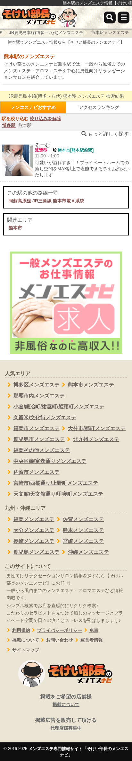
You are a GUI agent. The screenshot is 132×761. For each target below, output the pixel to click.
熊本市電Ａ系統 (68, 200)
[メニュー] (123, 17)
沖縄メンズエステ (88, 552)
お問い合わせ (59, 640)
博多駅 (9, 125)
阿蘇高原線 (20, 200)
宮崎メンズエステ (83, 541)
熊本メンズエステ (83, 530)
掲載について (25, 640)
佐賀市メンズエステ (36, 472)
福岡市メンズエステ (36, 428)
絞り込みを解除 (45, 118)
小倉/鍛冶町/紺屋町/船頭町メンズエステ (58, 406)
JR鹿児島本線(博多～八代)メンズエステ (46, 32)
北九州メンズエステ (96, 439)
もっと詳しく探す (108, 134)
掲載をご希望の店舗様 (66, 700)
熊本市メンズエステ (91, 384)
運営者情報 (91, 640)
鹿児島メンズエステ (36, 552)
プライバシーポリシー (59, 630)
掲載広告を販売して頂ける (66, 723)
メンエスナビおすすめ (33, 107)
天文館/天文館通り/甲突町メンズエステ (58, 494)
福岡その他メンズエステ (41, 450)
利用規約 (21, 630)
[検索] (110, 17)
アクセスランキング (99, 107)
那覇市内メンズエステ (39, 395)
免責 (93, 630)
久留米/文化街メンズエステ (44, 417)
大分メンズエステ (33, 530)
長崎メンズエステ (33, 541)
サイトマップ (25, 650)
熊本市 (15, 227)
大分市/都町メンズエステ (97, 428)
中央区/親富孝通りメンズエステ (50, 461)
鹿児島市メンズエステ (39, 439)
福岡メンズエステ (33, 519)
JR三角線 (42, 200)
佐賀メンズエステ (83, 519)
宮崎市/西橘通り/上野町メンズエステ (55, 483)
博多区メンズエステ (36, 384)
